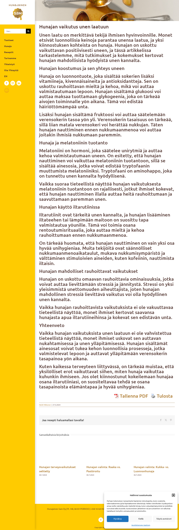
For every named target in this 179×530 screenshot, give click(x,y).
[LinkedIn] (19, 83)
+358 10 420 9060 (98, 508)
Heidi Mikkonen (45, 405)
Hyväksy (118, 519)
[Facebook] (6, 83)
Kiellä (140, 519)
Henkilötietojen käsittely (140, 525)
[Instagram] (12, 83)
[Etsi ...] (15, 30)
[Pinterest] (171, 420)
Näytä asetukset (163, 519)
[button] (173, 495)
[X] (166, 420)
